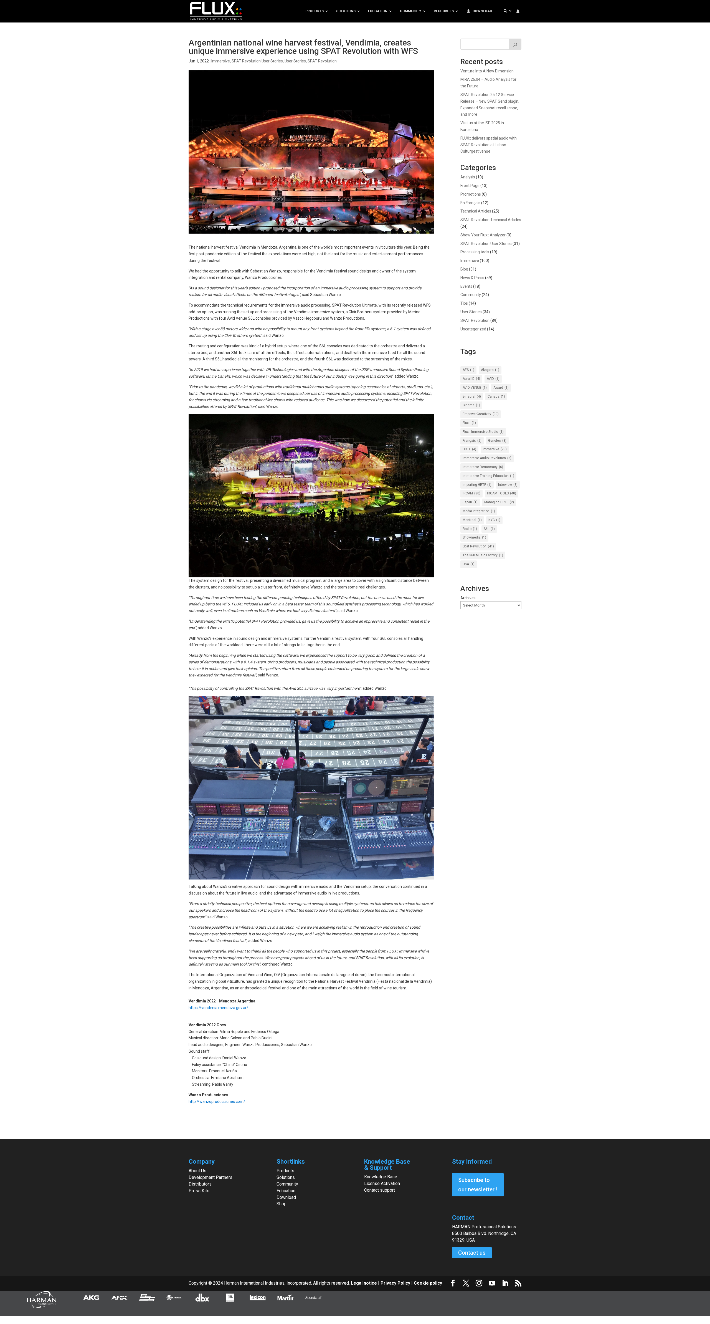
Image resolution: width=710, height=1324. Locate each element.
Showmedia (474, 537)
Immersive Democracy (483, 467)
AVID (493, 379)
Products (285, 1170)
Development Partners (210, 1177)
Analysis (467, 177)
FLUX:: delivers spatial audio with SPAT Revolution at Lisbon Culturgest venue (488, 145)
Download (286, 1197)
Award (501, 388)
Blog (464, 269)
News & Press (472, 278)
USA (469, 564)
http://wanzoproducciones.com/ (217, 1101)
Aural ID (471, 379)
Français (472, 441)
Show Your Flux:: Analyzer (483, 235)
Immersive (220, 61)
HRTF (469, 449)
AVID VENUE (475, 388)
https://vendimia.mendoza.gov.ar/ (218, 1007)
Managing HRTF (499, 502)
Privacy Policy (395, 1283)
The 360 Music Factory (483, 555)
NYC (494, 520)
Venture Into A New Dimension (487, 71)
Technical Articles (475, 211)
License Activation (382, 1183)
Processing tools (474, 252)
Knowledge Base (380, 1176)
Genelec (497, 441)
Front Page (470, 185)
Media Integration (479, 511)
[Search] (515, 44)
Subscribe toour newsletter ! (478, 1185)
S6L (489, 529)
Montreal (472, 520)
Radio (470, 529)
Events (466, 286)
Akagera (490, 370)
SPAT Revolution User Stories (257, 61)
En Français (470, 203)
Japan (470, 502)
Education (286, 1190)
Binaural (472, 396)
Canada (496, 396)
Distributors (200, 1184)
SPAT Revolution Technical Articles (490, 220)
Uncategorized (473, 329)
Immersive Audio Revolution (487, 458)
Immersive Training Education (488, 476)
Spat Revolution (478, 546)
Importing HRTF (477, 485)
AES (468, 370)
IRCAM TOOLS (501, 493)
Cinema (471, 405)
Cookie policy (428, 1283)
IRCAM (471, 493)
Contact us (472, 1252)
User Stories (295, 61)
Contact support (379, 1190)
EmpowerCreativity (481, 414)
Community (470, 294)
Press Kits (199, 1190)
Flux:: (469, 423)
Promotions (470, 194)
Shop (281, 1203)
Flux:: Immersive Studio (483, 432)
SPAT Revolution (322, 61)
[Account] (517, 11)
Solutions (286, 1177)
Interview (508, 485)
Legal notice (364, 1283)
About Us (197, 1170)
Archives (468, 598)
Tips (464, 303)
